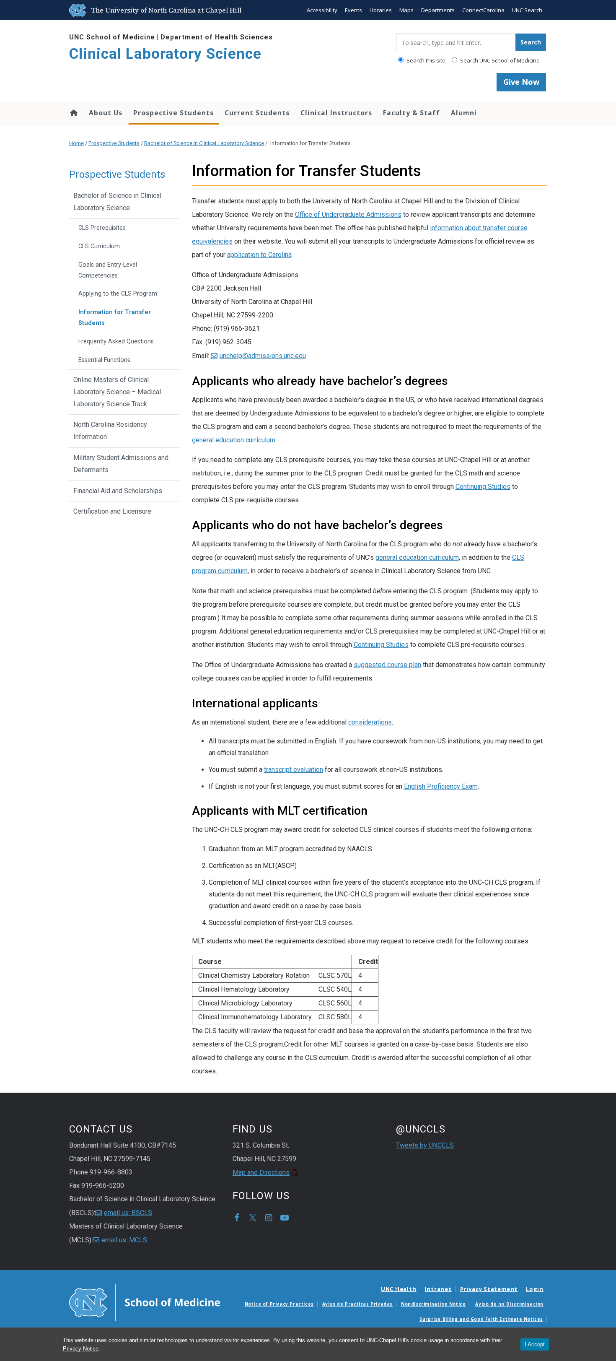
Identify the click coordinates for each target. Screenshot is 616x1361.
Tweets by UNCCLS (425, 1145)
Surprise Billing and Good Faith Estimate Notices (481, 1319)
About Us (105, 112)
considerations (370, 722)
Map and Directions (261, 1173)
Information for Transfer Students (114, 318)
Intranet (438, 1289)
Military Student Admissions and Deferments (120, 464)
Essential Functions (104, 360)
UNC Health (399, 1289)
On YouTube (284, 1217)
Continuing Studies (483, 487)
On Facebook (237, 1217)
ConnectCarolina (483, 10)
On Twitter (252, 1217)
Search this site (425, 60)
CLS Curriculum (99, 246)
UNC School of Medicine (112, 37)
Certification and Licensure (112, 511)
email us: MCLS (124, 1240)
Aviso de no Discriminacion (509, 1304)
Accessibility (322, 10)
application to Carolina (259, 255)
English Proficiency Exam (441, 786)
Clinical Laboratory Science (165, 53)
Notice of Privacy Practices (279, 1304)
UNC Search (527, 10)
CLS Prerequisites (102, 227)
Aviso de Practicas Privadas (357, 1304)
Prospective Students (173, 112)
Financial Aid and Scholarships (117, 491)
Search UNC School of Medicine (499, 60)
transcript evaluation (293, 770)
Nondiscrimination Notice (433, 1304)
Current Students (257, 112)
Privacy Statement (489, 1289)
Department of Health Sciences (216, 37)
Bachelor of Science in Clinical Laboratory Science (204, 143)
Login (535, 1289)
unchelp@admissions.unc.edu (263, 356)
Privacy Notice (80, 1348)
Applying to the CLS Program (117, 293)
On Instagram (268, 1217)
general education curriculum (233, 440)
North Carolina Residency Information (110, 431)
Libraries (381, 10)
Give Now (521, 82)
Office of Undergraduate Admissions (348, 214)
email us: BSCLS (128, 1213)
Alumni (464, 112)
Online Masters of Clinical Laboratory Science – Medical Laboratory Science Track (117, 392)
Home (73, 113)
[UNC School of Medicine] (144, 1302)
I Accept (535, 1344)
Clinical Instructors (336, 112)
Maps (406, 10)
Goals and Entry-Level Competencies (107, 270)
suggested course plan (387, 665)
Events (353, 10)
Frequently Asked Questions (116, 341)
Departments (438, 10)
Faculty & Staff (411, 112)
